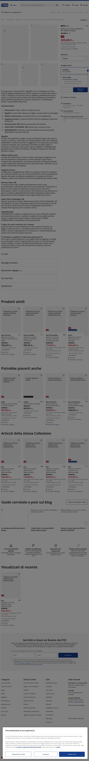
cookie (58, 747)
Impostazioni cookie (18, 754)
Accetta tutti (72, 754)
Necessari (46, 754)
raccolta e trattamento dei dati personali (28, 747)
